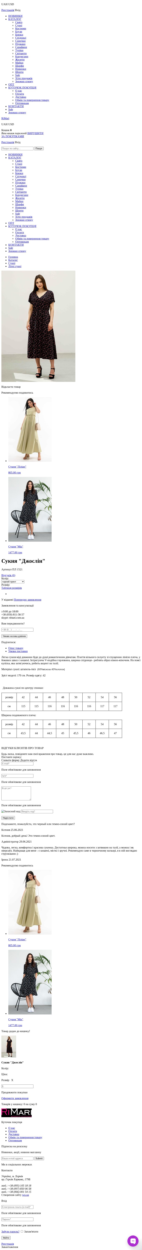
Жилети (20, 59)
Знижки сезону (24, 81)
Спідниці (20, 37)
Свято (18, 22)
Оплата (19, 93)
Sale (17, 75)
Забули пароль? (10, 1231)
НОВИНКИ (15, 16)
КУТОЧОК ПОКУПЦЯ (22, 87)
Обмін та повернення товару (32, 100)
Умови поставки (18, 651)
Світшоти (21, 53)
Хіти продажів (23, 78)
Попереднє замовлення (27, 599)
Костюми (20, 28)
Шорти (19, 72)
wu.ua (25, 1194)
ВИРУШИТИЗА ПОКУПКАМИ (22, 135)
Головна (13, 256)
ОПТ (11, 84)
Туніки (19, 50)
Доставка (20, 96)
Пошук (39, 148)
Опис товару (15, 648)
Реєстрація (7, 10)
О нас (18, 90)
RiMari (5, 118)
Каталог (13, 260)
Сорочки (20, 40)
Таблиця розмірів (11, 587)
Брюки (19, 34)
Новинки (20, 68)
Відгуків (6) (8, 575)
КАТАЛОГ (14, 19)
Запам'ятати (31, 1231)
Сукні (18, 25)
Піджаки (20, 44)
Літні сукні (14, 266)
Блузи (18, 31)
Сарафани (21, 47)
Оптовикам (22, 103)
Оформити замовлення (14, 1098)
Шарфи (19, 65)
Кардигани (21, 56)
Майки (19, 62)
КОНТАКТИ (16, 106)
